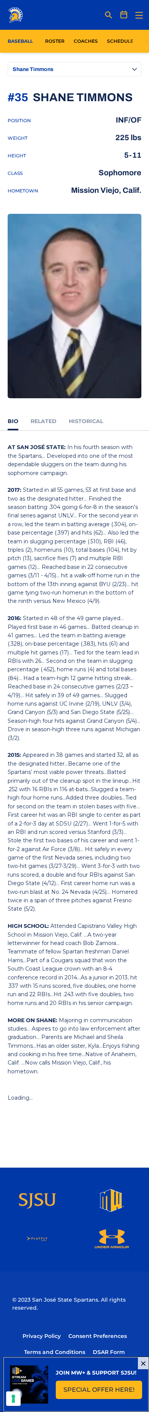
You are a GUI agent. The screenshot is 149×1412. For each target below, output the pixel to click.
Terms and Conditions (54, 1352)
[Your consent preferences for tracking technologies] (13, 1398)
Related (44, 421)
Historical (86, 421)
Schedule (120, 41)
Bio (13, 421)
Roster (55, 41)
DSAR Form (109, 1352)
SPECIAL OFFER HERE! (102, 1392)
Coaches (86, 41)
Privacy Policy (42, 1336)
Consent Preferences (97, 1336)
